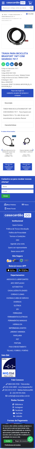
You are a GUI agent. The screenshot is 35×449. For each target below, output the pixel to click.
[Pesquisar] (31, 8)
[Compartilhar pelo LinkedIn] (12, 64)
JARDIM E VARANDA (17, 332)
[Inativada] (17, 367)
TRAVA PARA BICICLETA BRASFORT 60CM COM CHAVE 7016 (8, 152)
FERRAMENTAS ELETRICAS (18, 317)
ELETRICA (17, 306)
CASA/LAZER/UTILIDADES (17, 291)
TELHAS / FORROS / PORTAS (17, 351)
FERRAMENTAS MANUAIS (17, 321)
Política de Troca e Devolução (17, 229)
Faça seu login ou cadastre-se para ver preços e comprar (17, 93)
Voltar (30, 14)
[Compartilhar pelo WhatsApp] (3, 64)
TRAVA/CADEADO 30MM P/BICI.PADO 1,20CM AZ (26, 151)
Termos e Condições (17, 236)
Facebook (19, 410)
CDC (17, 240)
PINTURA (17, 343)
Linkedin (18, 416)
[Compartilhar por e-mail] (16, 64)
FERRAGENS (17, 313)
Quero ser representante (17, 248)
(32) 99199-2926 (18, 393)
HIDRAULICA (17, 324)
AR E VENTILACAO (17, 283)
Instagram (19, 407)
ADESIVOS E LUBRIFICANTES (17, 279)
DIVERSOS (17, 302)
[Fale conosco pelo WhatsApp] (30, 439)
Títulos (26, 205)
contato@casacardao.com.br (19, 396)
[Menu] (3, 3)
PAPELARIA (17, 336)
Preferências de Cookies (13, 445)
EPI (17, 309)
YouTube (18, 413)
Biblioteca (19, 404)
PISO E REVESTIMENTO (17, 347)
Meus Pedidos (11, 205)
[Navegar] (2, 150)
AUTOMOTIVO (17, 287)
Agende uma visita (17, 244)
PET (17, 339)
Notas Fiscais (11, 208)
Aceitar (8, 441)
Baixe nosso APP (17, 251)
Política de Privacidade (17, 233)
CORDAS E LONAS (17, 294)
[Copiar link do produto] (20, 64)
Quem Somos (17, 225)
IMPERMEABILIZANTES (17, 328)
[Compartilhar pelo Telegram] (7, 64)
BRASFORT (9, 82)
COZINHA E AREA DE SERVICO (17, 298)
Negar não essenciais (22, 441)
